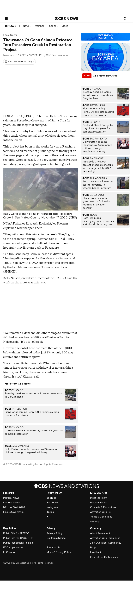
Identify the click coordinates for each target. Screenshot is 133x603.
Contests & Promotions (103, 507)
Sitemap (94, 521)
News (26, 26)
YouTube (51, 498)
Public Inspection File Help (18, 542)
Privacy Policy (54, 533)
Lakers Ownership (13, 512)
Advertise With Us (100, 512)
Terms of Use (54, 547)
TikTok (50, 512)
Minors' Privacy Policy (59, 552)
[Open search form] (125, 18)
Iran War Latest (11, 502)
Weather (40, 26)
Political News (11, 498)
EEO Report (9, 552)
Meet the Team (98, 498)
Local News (10, 35)
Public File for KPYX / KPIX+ (19, 538)
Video (64, 26)
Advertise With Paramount (105, 538)
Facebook (52, 502)
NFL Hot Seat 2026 (14, 507)
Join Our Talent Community (105, 542)
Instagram (52, 507)
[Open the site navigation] (25, 18)
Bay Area (10, 26)
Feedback (95, 552)
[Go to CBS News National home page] (66, 18)
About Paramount (100, 533)
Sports (53, 26)
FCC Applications (13, 547)
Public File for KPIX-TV (16, 533)
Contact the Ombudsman (104, 557)
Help (93, 547)
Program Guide (98, 502)
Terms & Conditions (101, 516)
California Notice (56, 538)
